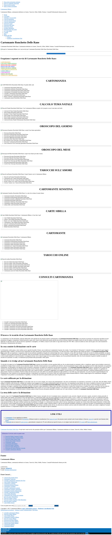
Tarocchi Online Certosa (10, 498)
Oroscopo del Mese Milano (11, 520)
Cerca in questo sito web (7, 505)
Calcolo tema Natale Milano (11, 523)
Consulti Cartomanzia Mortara (13, 449)
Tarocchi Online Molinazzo (12, 446)
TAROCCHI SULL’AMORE (8, 68)
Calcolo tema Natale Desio (11, 477)
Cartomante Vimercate (9, 479)
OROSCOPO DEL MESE (8, 66)
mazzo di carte (53, 419)
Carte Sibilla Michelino (10, 494)
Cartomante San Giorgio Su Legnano (13, 495)
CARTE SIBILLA (5, 71)
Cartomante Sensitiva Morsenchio (12, 491)
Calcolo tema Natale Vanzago (12, 440)
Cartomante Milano (9, 526)
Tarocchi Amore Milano (10, 518)
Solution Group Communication (23, 510)
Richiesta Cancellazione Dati (46, 508)
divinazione (26, 419)
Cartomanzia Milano (6, 9)
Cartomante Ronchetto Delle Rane (9, 429)
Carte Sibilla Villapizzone (10, 482)
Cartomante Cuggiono (9, 483)
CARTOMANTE (5, 72)
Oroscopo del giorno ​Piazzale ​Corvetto (15, 448)
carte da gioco (24, 422)
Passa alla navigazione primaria (12, 2)
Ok (86, 533)
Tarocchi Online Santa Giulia (12, 439)
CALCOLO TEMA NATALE (9, 63)
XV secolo (82, 422)
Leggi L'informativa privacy (29, 508)
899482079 (9, 468)
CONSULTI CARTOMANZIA (9, 75)
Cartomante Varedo (10, 442)
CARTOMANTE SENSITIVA (9, 69)
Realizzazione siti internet (7, 510)
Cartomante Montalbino (11, 443)
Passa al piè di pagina (9, 5)
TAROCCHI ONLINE (7, 74)
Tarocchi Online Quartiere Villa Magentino (15, 499)
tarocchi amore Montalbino (11, 497)
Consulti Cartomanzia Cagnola (12, 488)
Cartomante (8, 417)
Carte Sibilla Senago (9, 502)
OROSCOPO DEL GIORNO (8, 65)
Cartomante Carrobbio (9, 486)
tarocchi (91, 419)
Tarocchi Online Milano (10, 514)
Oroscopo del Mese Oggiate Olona (14, 437)
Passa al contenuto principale (11, 3)
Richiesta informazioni (10, 470)
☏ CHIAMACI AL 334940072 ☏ (56, 53)
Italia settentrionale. (92, 422)
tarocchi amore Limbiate (10, 501)
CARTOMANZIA (5, 62)
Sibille (7, 420)
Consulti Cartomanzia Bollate (11, 492)
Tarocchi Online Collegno (12, 445)
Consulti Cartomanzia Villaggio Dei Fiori (14, 480)
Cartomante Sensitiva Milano (11, 517)
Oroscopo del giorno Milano (11, 521)
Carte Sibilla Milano (9, 515)
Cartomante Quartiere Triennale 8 (12, 489)
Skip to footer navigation (10, 6)
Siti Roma (35, 510)
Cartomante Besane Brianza (11, 485)
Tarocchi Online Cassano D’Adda (14, 436)
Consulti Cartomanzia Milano (11, 513)
